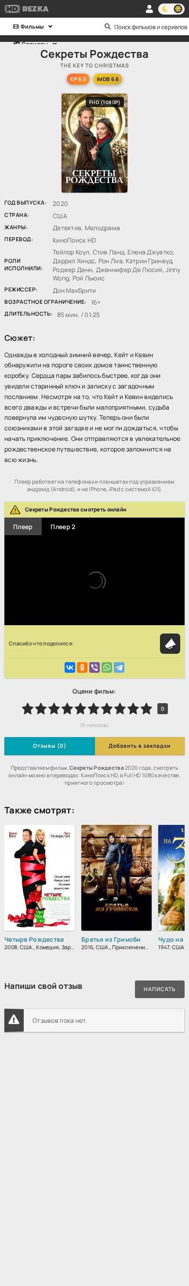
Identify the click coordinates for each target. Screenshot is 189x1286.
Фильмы (31, 26)
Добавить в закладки (140, 745)
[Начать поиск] (108, 26)
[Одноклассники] (82, 667)
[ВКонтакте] (70, 667)
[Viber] (94, 667)
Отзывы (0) (49, 745)
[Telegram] (119, 667)
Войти (149, 9)
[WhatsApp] (107, 667)
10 (146, 708)
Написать (160, 989)
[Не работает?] (170, 644)
